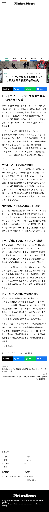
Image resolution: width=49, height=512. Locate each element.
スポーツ (7, 463)
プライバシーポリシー (12, 476)
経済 (5, 460)
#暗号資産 (28, 353)
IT (27, 463)
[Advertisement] (24, 26)
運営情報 (30, 476)
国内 (5, 457)
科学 (5, 467)
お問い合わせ (31, 480)
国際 (28, 457)
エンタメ (30, 460)
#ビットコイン (19, 353)
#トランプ (8, 353)
